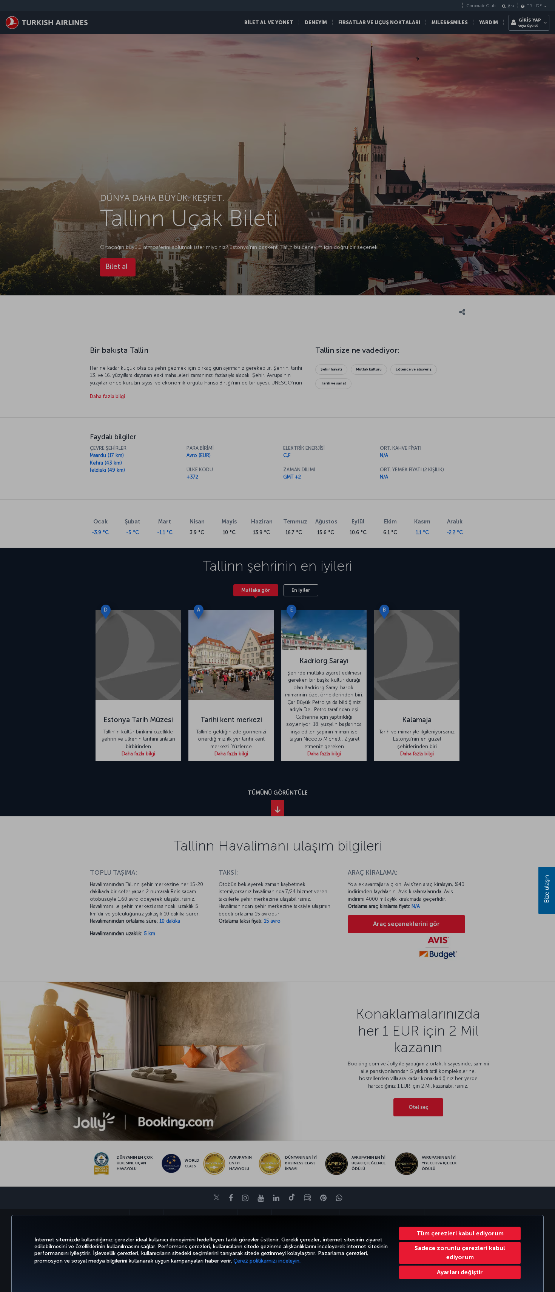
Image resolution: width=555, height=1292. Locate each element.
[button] (460, 1272)
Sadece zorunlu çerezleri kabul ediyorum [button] (460, 1252)
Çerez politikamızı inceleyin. (267, 1261)
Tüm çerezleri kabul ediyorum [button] (460, 1233)
